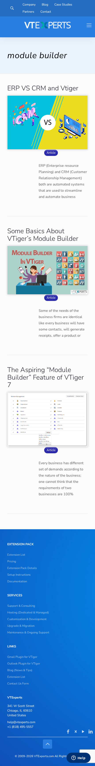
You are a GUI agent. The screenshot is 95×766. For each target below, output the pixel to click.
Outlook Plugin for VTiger (23, 664)
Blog (45, 4)
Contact (45, 12)
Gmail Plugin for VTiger (22, 657)
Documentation (17, 581)
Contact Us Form (18, 684)
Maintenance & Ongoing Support (28, 633)
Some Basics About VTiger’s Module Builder (42, 235)
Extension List (16, 555)
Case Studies (63, 4)
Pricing (11, 561)
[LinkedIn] (90, 732)
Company (29, 4)
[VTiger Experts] (47, 25)
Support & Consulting (21, 606)
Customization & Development (27, 619)
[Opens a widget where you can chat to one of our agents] (78, 758)
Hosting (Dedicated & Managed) (28, 613)
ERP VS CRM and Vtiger (42, 88)
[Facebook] (68, 732)
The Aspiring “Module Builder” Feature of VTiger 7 (45, 377)
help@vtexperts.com (21, 722)
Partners (28, 12)
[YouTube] (83, 732)
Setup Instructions (18, 575)
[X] (75, 732)
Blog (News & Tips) (19, 670)
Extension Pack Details (22, 568)
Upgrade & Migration (20, 626)
